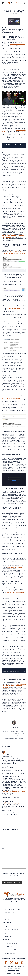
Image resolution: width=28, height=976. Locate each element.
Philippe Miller (14, 727)
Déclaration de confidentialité (13, 972)
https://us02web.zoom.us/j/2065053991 (13, 791)
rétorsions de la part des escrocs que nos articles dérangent (14, 685)
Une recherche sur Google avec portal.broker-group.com (11, 399)
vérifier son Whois (14, 308)
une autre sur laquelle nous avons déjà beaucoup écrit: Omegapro (13, 252)
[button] (3, 3)
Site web (4, 864)
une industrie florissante (14, 567)
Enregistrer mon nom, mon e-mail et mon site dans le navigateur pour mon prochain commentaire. (13, 875)
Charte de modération (14, 973)
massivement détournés (17, 44)
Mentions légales (13, 970)
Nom (3, 848)
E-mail (4, 856)
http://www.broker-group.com (11, 803)
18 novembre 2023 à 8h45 (8, 756)
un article (8, 709)
